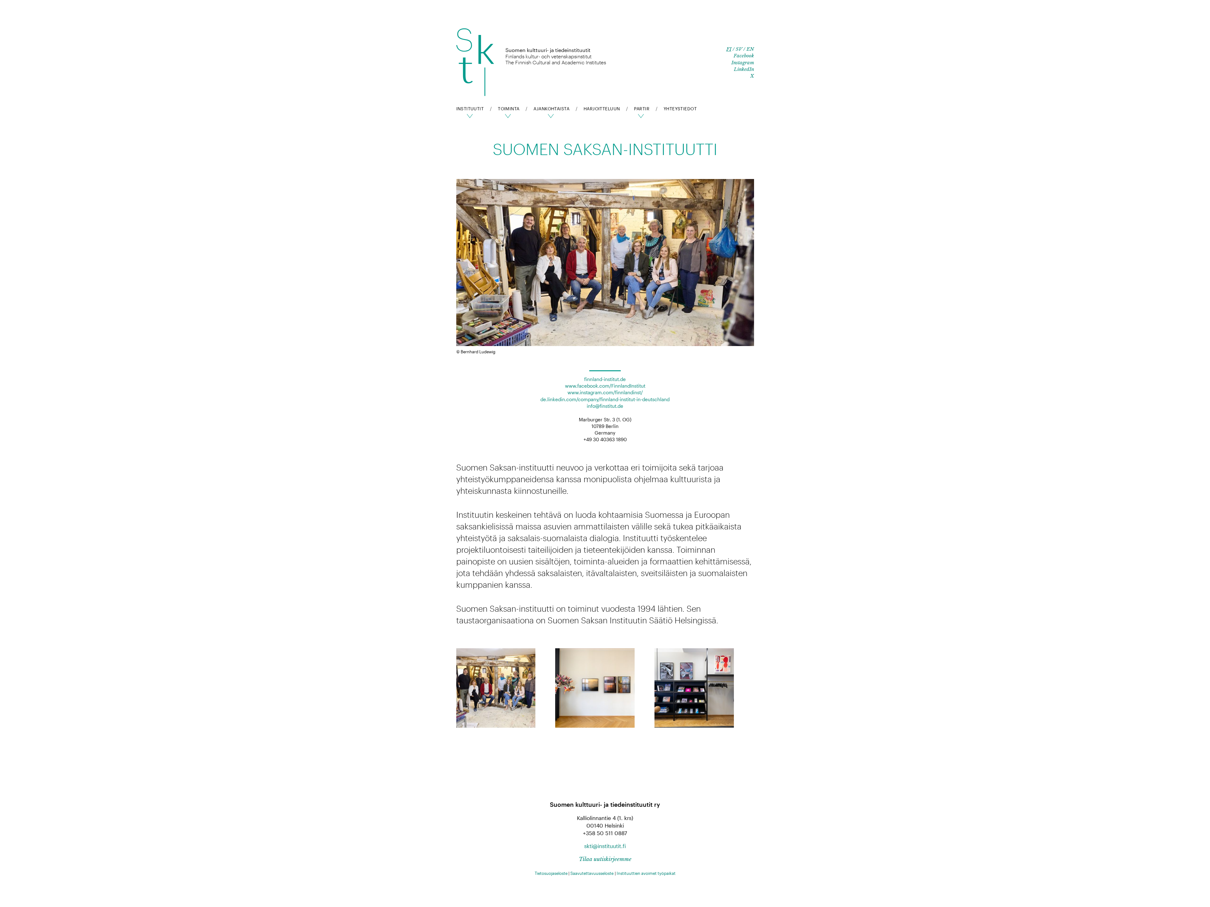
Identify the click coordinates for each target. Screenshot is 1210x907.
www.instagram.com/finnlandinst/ (605, 392)
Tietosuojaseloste (551, 873)
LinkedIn (744, 69)
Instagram (742, 63)
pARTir (641, 108)
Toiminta (508, 108)
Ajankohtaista (551, 108)
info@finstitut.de (605, 406)
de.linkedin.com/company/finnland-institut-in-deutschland (605, 399)
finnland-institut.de (605, 379)
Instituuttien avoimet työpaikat (646, 873)
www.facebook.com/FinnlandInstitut (605, 386)
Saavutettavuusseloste (592, 873)
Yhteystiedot (680, 108)
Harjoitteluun (602, 108)
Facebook (744, 56)
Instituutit (470, 108)
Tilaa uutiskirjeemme (605, 859)
